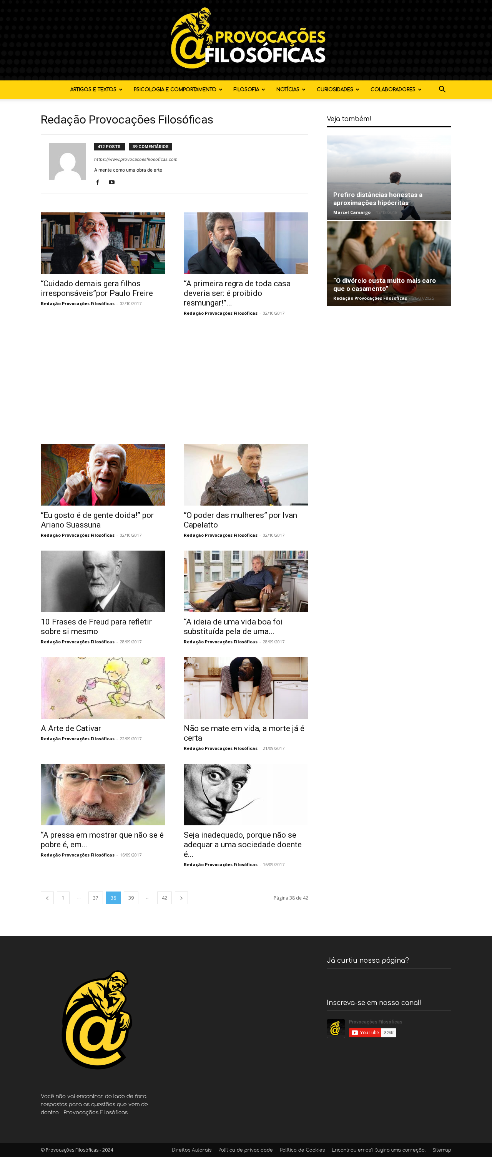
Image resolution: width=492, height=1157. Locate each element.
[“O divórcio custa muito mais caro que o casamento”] (389, 263)
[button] (442, 90)
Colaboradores (393, 89)
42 (164, 898)
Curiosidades (335, 89)
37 (95, 898)
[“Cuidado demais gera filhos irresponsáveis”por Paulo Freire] (103, 243)
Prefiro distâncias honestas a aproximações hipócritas (377, 199)
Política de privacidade (246, 1150)
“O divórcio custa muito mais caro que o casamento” (384, 284)
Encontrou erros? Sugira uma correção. (379, 1150)
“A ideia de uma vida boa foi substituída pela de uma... (233, 626)
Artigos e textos (93, 89)
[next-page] (181, 898)
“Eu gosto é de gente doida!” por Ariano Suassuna (97, 520)
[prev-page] (47, 898)
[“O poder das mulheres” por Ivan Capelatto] (246, 475)
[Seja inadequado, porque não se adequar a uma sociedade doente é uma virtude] (246, 794)
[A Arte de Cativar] (103, 688)
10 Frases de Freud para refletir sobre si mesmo (96, 626)
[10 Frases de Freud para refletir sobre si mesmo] (103, 581)
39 (131, 898)
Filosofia (246, 89)
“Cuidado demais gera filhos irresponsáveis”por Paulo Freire (97, 288)
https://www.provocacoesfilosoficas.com (136, 159)
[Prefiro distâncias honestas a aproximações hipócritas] (389, 177)
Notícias (287, 89)
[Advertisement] (174, 386)
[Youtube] (114, 182)
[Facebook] (100, 182)
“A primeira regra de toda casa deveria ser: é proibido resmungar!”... (237, 293)
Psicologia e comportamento (175, 89)
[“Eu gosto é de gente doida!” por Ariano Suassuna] (103, 475)
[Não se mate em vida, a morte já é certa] (246, 688)
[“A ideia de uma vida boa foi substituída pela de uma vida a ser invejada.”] (246, 581)
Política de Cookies (302, 1150)
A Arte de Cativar (71, 728)
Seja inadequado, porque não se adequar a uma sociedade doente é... (243, 844)
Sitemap (442, 1150)
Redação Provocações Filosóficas (78, 303)
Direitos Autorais (191, 1150)
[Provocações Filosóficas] (246, 40)
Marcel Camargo (352, 212)
